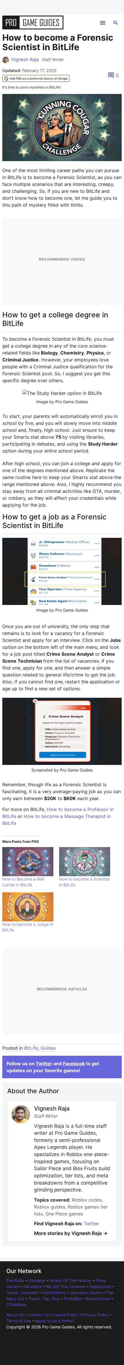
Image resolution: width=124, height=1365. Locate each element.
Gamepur (37, 1280)
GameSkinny (54, 1292)
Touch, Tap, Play (44, 1298)
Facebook (74, 1063)
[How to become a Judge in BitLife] (27, 906)
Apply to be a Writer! (54, 1320)
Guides (48, 1048)
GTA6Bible (16, 1304)
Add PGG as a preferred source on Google (39, 78)
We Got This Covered (65, 1286)
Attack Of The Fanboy (70, 1280)
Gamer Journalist (22, 1292)
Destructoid (100, 1286)
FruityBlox (73, 1298)
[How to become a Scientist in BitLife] (84, 861)
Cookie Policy (65, 1314)
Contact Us (38, 1314)
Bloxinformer (98, 1298)
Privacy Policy (95, 1314)
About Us (15, 1314)
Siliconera (32, 1286)
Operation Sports (86, 1292)
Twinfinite (15, 1280)
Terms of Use (18, 1320)
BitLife (31, 1048)
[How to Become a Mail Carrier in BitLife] (27, 861)
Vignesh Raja (25, 59)
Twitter (44, 1063)
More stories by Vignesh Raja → (71, 1233)
